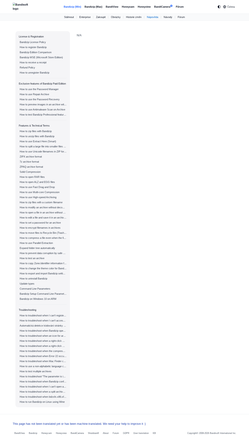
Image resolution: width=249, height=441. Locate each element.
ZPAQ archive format (31, 166)
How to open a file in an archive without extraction (43, 212)
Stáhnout (69, 17)
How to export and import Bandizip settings (43, 273)
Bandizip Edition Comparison (35, 52)
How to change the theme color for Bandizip (43, 268)
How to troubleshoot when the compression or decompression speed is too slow (43, 351)
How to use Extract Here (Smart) (38, 141)
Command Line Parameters (35, 288)
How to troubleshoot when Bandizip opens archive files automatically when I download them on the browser (43, 330)
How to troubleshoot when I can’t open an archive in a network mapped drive (43, 386)
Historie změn (133, 17)
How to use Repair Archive (34, 94)
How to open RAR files (32, 176)
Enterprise (85, 17)
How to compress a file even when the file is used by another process (43, 237)
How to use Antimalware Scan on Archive (42, 109)
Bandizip (33, 433)
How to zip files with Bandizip (36, 131)
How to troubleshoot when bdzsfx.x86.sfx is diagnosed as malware (43, 396)
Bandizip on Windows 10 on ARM (38, 298)
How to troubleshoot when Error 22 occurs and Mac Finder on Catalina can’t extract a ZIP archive (43, 356)
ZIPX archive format (31, 156)
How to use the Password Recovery (40, 99)
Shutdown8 (93, 433)
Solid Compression (30, 171)
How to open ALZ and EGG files (37, 182)
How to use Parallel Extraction (36, 242)
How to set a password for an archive (40, 222)
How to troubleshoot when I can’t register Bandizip (43, 315)
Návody (168, 17)
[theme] (219, 6)
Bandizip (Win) (72, 6)
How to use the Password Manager (39, 89)
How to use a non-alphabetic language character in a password (43, 366)
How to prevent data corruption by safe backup (43, 253)
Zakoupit (101, 17)
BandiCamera (163, 6)
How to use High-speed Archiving (38, 197)
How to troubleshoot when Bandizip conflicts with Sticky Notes (43, 381)
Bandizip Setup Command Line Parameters (43, 293)
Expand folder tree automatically (37, 248)
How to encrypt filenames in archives (40, 227)
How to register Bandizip (33, 47)
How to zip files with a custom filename (41, 202)
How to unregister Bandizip (34, 72)
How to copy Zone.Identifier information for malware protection (43, 263)
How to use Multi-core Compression (39, 192)
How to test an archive (32, 258)
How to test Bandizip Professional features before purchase (43, 114)
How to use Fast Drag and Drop (37, 187)
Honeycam (128, 6)
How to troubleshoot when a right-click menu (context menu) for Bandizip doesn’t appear (43, 340)
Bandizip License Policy (33, 42)
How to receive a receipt (33, 62)
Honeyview (144, 6)
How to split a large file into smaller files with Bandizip (43, 146)
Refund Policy (27, 67)
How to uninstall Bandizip (33, 278)
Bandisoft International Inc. (223, 433)
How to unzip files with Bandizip (37, 136)
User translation (141, 433)
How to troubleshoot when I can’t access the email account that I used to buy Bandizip (43, 320)
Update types (27, 283)
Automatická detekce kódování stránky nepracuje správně (43, 325)
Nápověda (152, 17)
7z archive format (29, 161)
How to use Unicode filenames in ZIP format (43, 151)
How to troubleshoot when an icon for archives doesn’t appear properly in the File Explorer (43, 335)
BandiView (112, 6)
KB (154, 433)
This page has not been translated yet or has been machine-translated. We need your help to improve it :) (79, 423)
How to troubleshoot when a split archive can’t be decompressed (43, 391)
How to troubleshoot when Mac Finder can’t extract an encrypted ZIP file (43, 361)
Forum (116, 433)
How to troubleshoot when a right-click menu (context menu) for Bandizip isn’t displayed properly (43, 345)
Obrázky (116, 17)
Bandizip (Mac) (93, 6)
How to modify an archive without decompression (43, 207)
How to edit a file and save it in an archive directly (43, 217)
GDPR (126, 433)
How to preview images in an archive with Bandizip (43, 104)
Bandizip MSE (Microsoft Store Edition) (41, 57)
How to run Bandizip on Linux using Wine (42, 401)
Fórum (180, 6)
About (106, 433)
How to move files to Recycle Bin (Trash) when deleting (43, 232)
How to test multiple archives (35, 371)
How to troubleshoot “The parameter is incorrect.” (43, 376)
